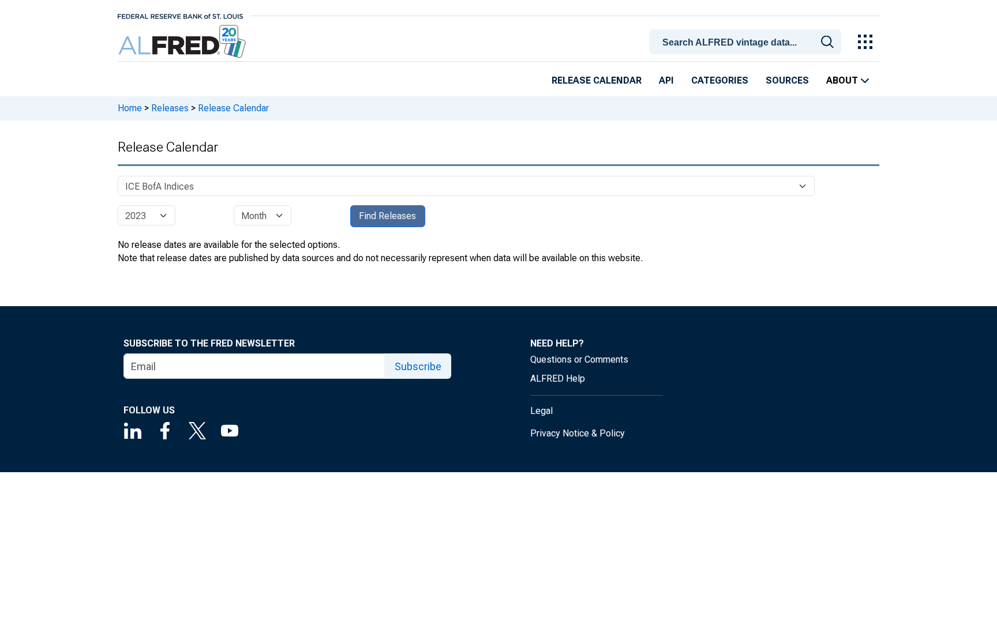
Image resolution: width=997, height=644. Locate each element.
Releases (170, 108)
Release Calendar (597, 80)
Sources (787, 80)
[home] (183, 41)
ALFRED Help (557, 378)
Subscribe (418, 366)
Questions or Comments (579, 359)
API (666, 80)
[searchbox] (747, 42)
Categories (719, 80)
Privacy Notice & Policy (577, 433)
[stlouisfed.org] (180, 15)
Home (130, 108)
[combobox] (747, 40)
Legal (541, 410)
